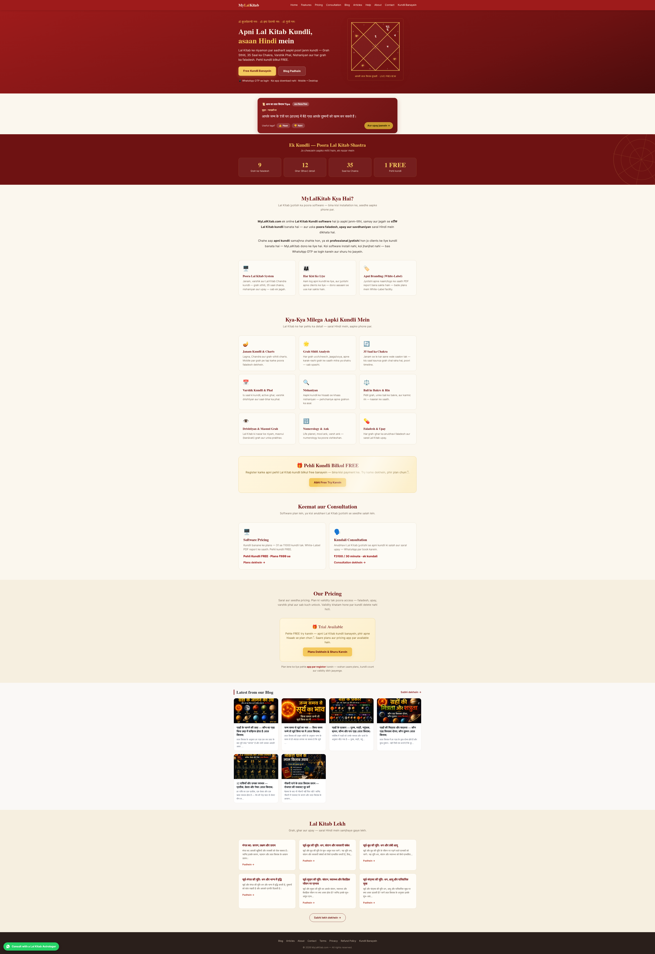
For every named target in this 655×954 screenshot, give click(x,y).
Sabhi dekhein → (411, 692)
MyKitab (248, 5)
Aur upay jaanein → (378, 125)
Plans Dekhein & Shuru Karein (327, 651)
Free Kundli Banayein (257, 70)
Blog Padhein (292, 71)
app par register (316, 666)
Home (294, 4)
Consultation (333, 4)
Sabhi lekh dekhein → (327, 917)
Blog (347, 4)
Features (306, 4)
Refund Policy (348, 940)
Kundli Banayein (407, 4)
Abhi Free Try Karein (327, 482)
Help (368, 4)
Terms (322, 940)
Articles (357, 4)
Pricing (319, 4)
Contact (389, 4)
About (378, 4)
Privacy (333, 940)
